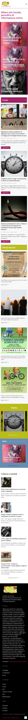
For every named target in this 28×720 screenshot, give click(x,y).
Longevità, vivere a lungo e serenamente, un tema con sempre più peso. (14, 180)
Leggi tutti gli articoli (13, 435)
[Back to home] (6, 4)
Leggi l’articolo (5, 147)
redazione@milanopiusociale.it (18, 661)
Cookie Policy (15, 718)
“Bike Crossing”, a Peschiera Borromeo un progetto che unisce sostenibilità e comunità (12, 396)
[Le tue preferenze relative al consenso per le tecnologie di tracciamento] (25, 717)
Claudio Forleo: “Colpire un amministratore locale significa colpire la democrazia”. (14, 566)
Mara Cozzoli (10, 138)
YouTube (4, 710)
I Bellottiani (9, 183)
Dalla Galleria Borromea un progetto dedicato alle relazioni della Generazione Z (13, 319)
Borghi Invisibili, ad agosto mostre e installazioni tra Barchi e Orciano (12, 515)
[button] (26, 4)
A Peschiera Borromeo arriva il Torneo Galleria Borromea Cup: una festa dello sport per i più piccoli (13, 357)
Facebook (5, 705)
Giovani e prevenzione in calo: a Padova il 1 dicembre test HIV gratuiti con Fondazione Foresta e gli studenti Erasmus (14, 226)
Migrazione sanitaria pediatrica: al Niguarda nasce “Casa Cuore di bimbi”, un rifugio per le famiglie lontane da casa (14, 134)
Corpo (15, 138)
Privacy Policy (6, 718)
